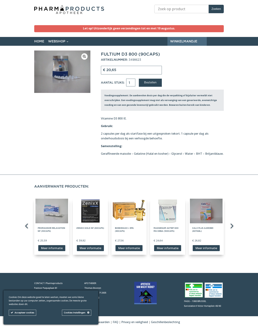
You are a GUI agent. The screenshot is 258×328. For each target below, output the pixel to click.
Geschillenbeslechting (165, 322)
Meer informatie (52, 248)
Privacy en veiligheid (134, 322)
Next (231, 226)
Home (39, 41)
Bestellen (150, 82)
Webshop (56, 41)
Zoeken (216, 8)
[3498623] (62, 72)
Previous (27, 226)
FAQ (116, 322)
